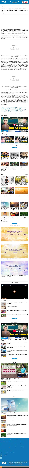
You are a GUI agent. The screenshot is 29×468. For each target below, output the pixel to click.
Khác (7, 387)
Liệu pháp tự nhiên (6, 454)
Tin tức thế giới (5, 440)
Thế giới (1, 170)
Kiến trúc (15, 442)
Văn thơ (15, 446)
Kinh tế (0, 440)
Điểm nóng (1, 441)
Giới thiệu (10, 464)
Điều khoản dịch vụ (16, 464)
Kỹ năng (1, 455)
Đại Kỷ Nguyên (24, 462)
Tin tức (10, 453)
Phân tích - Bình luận (5, 441)
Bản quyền (23, 464)
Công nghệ (11, 449)
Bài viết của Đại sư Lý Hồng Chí (14, 225)
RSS (12, 464)
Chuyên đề (10, 446)
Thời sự (1, 439)
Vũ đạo (15, 447)
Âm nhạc (15, 440)
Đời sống (2, 6)
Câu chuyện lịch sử (3, 221)
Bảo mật (20, 464)
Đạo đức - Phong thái (11, 440)
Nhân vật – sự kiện (14, 282)
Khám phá (1, 454)
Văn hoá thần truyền (11, 442)
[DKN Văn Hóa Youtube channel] (26, 2)
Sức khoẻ (1, 458)
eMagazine (14, 362)
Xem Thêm (14, 147)
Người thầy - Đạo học (22, 442)
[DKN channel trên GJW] (26, 1)
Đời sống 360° (1, 449)
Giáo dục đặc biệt (22, 441)
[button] (27, 147)
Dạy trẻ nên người (22, 446)
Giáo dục (21, 439)
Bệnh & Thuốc (5, 449)
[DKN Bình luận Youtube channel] (25, 2)
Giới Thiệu (5, 2)
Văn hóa (1, 185)
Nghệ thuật (10, 447)
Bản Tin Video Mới (15, 322)
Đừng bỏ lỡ (14, 396)
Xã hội (0, 442)
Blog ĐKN (1, 456)
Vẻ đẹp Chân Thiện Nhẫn (3, 379)
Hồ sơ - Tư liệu (4, 442)
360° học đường (21, 447)
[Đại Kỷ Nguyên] (3, 1)
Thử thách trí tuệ (22, 440)
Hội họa (15, 441)
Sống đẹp (5, 6)
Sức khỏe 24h (5, 455)
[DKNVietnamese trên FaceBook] (23, 1)
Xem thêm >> (26, 150)
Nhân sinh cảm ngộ (11, 441)
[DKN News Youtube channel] (23, 2)
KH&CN (11, 448)
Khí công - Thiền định (6, 453)
